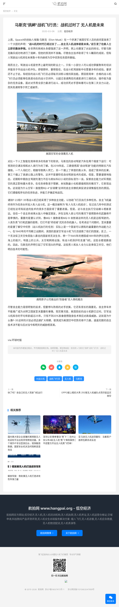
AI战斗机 (40, 378)
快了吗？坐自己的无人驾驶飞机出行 (25, 392)
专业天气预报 (75, 554)
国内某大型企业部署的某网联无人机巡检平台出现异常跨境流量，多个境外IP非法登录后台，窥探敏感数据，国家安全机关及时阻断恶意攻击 (24, 443)
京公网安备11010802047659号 (81, 589)
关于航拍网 (72, 533)
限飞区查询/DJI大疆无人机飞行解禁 (53, 554)
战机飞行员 (54, 378)
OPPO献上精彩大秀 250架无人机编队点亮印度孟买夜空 (86, 394)
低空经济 (7, 11)
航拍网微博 (46, 533)
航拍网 (59, 4)
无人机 (68, 378)
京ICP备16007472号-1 (54, 589)
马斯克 (79, 378)
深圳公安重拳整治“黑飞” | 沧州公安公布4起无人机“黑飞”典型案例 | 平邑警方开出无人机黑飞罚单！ (59, 440)
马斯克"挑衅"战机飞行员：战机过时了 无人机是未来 (59, 25)
